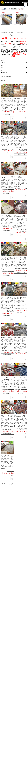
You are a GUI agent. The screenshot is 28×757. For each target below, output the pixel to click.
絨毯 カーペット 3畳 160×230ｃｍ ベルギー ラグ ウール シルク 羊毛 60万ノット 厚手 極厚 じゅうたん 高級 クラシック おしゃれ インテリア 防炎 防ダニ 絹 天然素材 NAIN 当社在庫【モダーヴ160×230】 (20, 141)
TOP (2, 32)
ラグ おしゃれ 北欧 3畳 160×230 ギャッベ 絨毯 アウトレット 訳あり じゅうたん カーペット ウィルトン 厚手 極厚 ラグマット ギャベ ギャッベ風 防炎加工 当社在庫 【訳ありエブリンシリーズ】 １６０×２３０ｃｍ (7, 182)
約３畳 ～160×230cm (8, 32)
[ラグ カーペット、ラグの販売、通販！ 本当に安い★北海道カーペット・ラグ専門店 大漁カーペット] (5, 8)
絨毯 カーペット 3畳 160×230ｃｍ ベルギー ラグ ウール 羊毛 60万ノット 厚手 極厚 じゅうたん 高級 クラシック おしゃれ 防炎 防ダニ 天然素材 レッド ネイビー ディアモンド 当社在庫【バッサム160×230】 (20, 421)
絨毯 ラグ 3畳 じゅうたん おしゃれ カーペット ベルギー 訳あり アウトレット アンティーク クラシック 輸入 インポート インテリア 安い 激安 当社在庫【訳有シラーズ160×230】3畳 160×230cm (7, 141)
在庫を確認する (6, 114)
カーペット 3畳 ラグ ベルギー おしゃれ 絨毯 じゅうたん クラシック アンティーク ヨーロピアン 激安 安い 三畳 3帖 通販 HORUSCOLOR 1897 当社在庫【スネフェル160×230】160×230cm (7, 343)
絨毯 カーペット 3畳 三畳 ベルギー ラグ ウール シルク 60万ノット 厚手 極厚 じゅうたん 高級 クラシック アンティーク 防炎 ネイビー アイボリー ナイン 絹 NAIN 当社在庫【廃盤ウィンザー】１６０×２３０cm (7, 303)
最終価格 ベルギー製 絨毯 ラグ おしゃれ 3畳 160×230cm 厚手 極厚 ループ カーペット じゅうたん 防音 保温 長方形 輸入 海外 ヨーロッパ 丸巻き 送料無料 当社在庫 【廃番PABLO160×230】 (20, 104)
